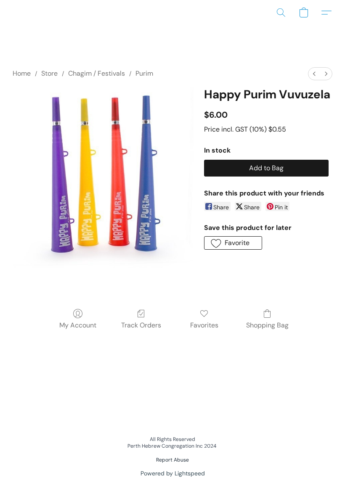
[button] (281, 12)
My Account (77, 325)
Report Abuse (172, 459)
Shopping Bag (267, 325)
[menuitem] (314, 74)
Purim (144, 73)
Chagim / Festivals (96, 73)
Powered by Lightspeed (173, 473)
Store (49, 73)
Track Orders (141, 325)
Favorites (204, 325)
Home (22, 73)
